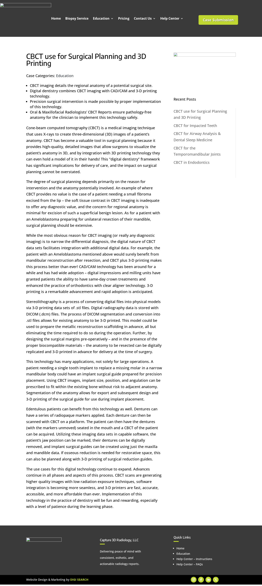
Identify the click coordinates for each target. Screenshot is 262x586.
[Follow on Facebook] (201, 580)
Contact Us (143, 18)
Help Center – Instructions (194, 559)
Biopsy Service (76, 18)
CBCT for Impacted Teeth (195, 125)
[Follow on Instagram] (193, 580)
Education (101, 18)
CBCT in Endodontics (192, 162)
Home (56, 18)
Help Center (169, 18)
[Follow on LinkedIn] (208, 580)
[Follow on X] (216, 580)
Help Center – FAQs (189, 564)
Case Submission (218, 19)
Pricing (123, 18)
